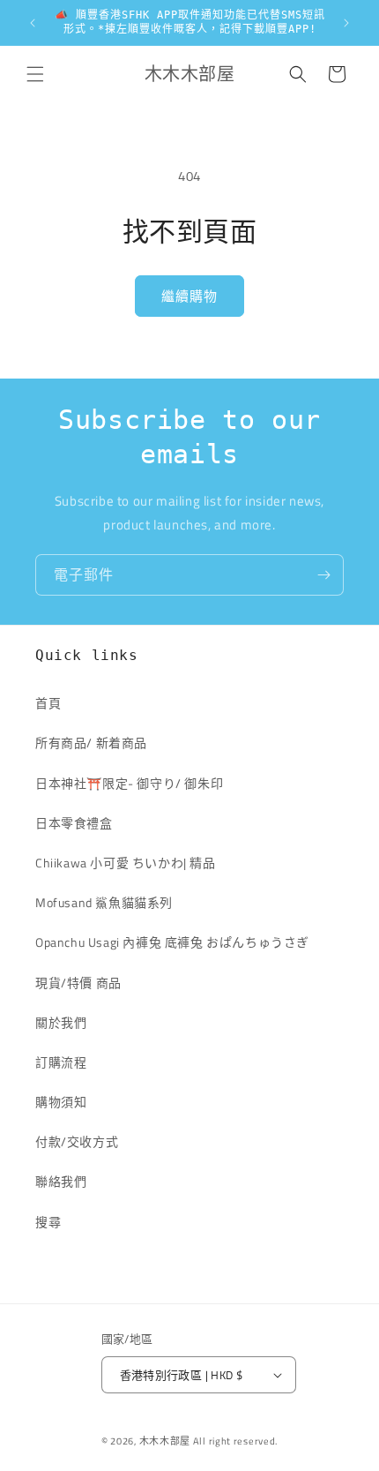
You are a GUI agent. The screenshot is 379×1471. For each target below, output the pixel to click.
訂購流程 (60, 1062)
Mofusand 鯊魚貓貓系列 (104, 902)
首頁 (48, 703)
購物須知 (60, 1101)
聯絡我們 (60, 1181)
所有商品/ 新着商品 (91, 742)
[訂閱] (323, 575)
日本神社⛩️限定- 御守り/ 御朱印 (129, 783)
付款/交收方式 (76, 1141)
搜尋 (48, 1221)
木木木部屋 (165, 1441)
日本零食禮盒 (74, 823)
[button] (35, 74)
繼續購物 (189, 296)
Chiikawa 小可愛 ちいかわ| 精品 (131, 862)
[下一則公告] (346, 23)
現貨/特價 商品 (78, 982)
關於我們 (60, 1022)
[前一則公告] (32, 23)
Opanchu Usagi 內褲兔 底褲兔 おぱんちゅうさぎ (172, 942)
